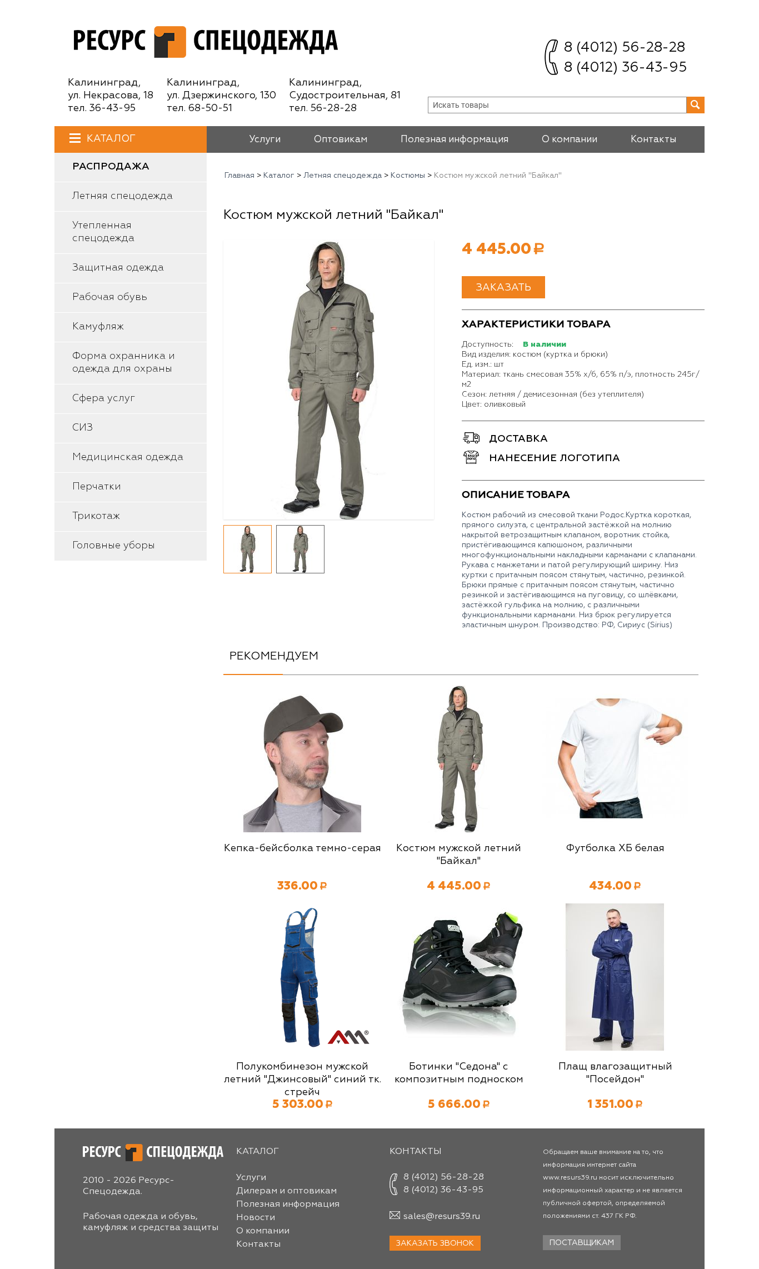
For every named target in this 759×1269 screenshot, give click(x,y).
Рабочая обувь (109, 297)
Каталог (111, 139)
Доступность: (487, 344)
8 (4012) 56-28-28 (624, 48)
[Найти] (696, 105)
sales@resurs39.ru (441, 1216)
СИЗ (82, 428)
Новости (255, 1217)
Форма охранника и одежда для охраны (123, 362)
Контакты (653, 139)
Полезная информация (454, 139)
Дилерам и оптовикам (286, 1191)
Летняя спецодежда (122, 196)
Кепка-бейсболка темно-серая (302, 848)
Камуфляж (98, 327)
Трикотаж (96, 516)
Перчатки (96, 487)
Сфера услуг (103, 398)
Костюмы (408, 175)
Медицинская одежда (127, 457)
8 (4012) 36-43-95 (625, 68)
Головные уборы (113, 546)
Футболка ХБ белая (615, 848)
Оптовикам (340, 139)
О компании (569, 139)
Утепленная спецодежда (103, 232)
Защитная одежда (118, 268)
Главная (239, 175)
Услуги (265, 139)
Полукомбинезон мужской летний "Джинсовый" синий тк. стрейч (302, 1079)
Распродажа (110, 167)
